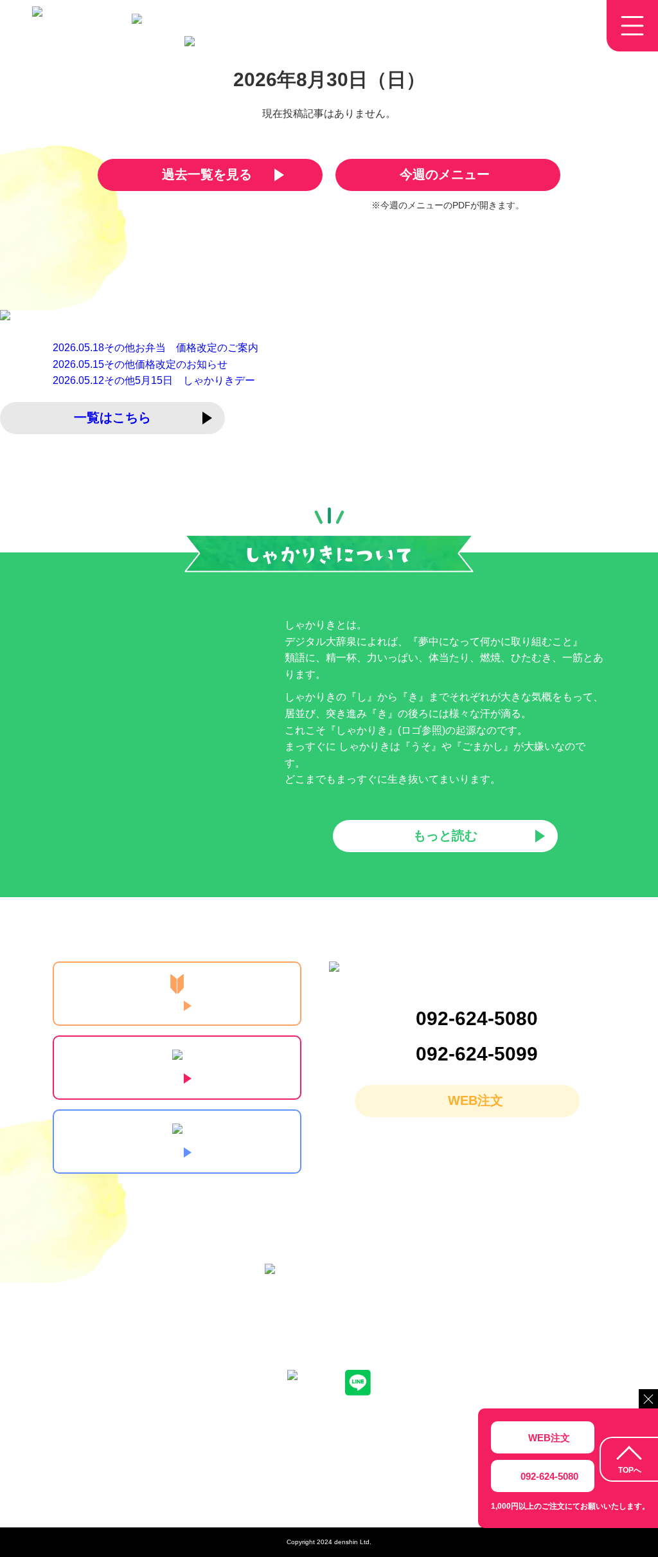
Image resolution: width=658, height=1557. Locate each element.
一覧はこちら (112, 417)
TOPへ (629, 1470)
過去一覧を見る (207, 174)
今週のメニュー (445, 174)
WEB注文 (475, 1100)
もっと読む (445, 835)
